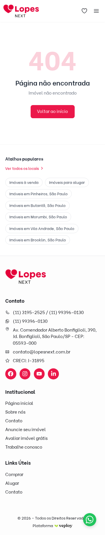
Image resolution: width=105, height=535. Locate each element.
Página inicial (19, 403)
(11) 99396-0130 (30, 321)
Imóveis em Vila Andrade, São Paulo (41, 228)
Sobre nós (15, 412)
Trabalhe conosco (23, 447)
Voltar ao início (52, 111)
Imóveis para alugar (67, 182)
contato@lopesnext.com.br (41, 352)
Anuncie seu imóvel (25, 429)
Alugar (12, 483)
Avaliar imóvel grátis (26, 438)
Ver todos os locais (22, 168)
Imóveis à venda (23, 182)
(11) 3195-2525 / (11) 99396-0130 (48, 312)
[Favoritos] (84, 11)
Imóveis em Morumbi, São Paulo (38, 217)
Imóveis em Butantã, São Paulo (37, 205)
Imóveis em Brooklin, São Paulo (37, 240)
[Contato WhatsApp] (89, 519)
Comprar (14, 474)
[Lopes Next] (25, 276)
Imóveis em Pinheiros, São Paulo (38, 193)
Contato (13, 421)
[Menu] (96, 11)
